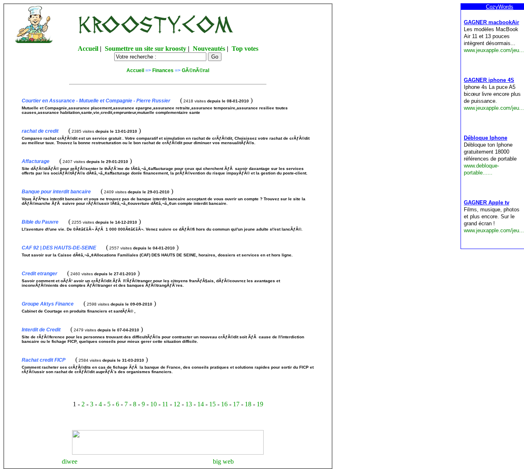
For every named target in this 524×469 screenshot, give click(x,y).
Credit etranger (39, 273)
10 (153, 404)
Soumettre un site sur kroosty (145, 48)
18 (248, 404)
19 (260, 404)
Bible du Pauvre (40, 222)
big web (223, 461)
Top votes (245, 48)
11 (165, 404)
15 (212, 404)
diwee (69, 461)
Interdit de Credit (41, 330)
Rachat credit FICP (44, 360)
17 (236, 404)
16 (224, 404)
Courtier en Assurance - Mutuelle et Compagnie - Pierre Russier (96, 101)
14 (200, 404)
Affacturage (36, 161)
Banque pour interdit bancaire (56, 192)
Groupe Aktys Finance (48, 304)
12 (177, 404)
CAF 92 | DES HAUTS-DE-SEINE (59, 248)
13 (188, 404)
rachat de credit (40, 131)
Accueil (88, 48)
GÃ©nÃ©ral (195, 70)
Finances (163, 70)
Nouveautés (209, 48)
